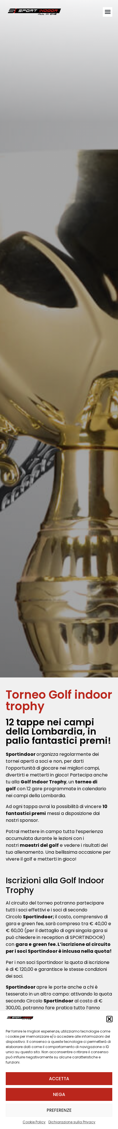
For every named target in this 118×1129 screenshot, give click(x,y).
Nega (59, 1094)
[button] (109, 1019)
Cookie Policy (34, 1122)
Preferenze (59, 1110)
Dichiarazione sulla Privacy (71, 1122)
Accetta (59, 1079)
